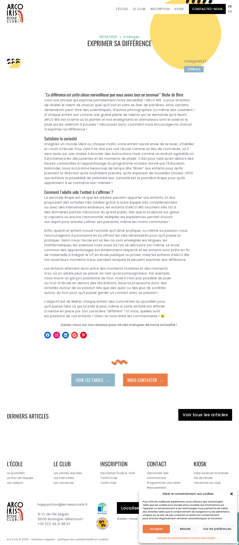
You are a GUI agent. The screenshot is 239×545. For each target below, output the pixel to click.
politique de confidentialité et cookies (83, 539)
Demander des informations (158, 475)
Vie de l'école (203, 478)
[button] (231, 494)
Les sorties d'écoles (68, 473)
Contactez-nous (207, 9)
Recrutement (156, 488)
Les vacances (64, 483)
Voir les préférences (217, 529)
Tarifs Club (108, 483)
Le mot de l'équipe (20, 478)
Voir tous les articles (205, 415)
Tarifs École (108, 478)
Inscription (160, 9)
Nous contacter (145, 379)
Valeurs (194, 69)
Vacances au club (207, 483)
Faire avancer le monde (211, 473)
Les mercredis (64, 478)
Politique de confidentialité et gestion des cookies (186, 537)
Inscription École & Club (117, 473)
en (230, 11)
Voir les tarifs (93, 379)
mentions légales (43, 539)
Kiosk (179, 9)
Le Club (139, 9)
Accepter (156, 529)
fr (230, 6)
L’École (122, 9)
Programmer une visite (163, 483)
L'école (15, 464)
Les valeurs (15, 483)
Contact (157, 464)
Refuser (185, 529)
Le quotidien (16, 473)
